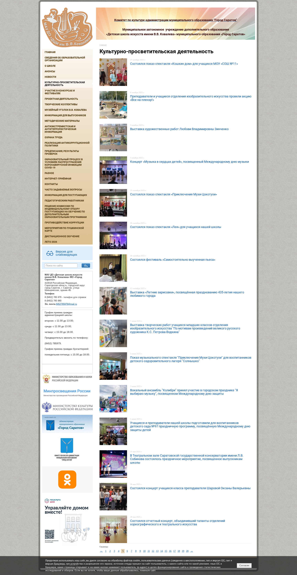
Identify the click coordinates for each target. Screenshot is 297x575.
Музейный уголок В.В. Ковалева (66, 109)
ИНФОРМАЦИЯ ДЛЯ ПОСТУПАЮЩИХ (66, 195)
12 (153, 551)
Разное (49, 173)
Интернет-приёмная (58, 178)
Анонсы (50, 71)
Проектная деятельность (61, 98)
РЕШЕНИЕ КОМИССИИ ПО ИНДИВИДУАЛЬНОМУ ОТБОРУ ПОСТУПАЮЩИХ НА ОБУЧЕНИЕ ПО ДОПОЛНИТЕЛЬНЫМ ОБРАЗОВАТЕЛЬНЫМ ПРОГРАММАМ (66, 211)
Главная (50, 52)
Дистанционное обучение (62, 236)
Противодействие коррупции (64, 222)
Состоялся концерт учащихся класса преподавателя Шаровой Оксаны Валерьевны (190, 488)
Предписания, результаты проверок (62, 152)
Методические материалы (62, 120)
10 (144, 551)
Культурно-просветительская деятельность (65, 83)
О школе (50, 65)
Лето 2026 (51, 241)
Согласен (244, 565)
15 (166, 551)
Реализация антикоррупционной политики (67, 144)
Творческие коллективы (61, 104)
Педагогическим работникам (64, 200)
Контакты (51, 184)
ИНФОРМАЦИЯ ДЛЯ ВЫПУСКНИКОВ (65, 115)
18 (179, 551)
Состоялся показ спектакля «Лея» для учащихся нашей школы (175, 227)
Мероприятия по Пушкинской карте (64, 229)
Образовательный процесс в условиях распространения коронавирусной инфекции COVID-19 (64, 163)
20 (187, 551)
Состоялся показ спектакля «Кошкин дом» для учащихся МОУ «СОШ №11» (184, 63)
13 (157, 551)
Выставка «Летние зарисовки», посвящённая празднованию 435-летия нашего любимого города (187, 293)
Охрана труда (53, 137)
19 (183, 551)
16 (170, 551)
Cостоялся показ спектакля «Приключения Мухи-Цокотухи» (173, 194)
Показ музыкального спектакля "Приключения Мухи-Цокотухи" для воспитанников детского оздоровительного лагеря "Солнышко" (190, 359)
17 (174, 551)
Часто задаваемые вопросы (63, 189)
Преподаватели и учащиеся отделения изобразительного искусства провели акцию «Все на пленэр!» (190, 98)
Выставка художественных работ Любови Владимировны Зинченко (179, 129)
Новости (50, 76)
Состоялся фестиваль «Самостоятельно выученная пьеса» (172, 259)
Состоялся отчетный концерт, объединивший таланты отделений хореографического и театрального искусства (177, 522)
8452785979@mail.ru (66, 304)
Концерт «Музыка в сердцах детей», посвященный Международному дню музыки (189, 161)
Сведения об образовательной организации (65, 59)
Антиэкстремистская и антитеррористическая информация (60, 129)
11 (149, 551)
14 (161, 551)
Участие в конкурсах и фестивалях (60, 92)
